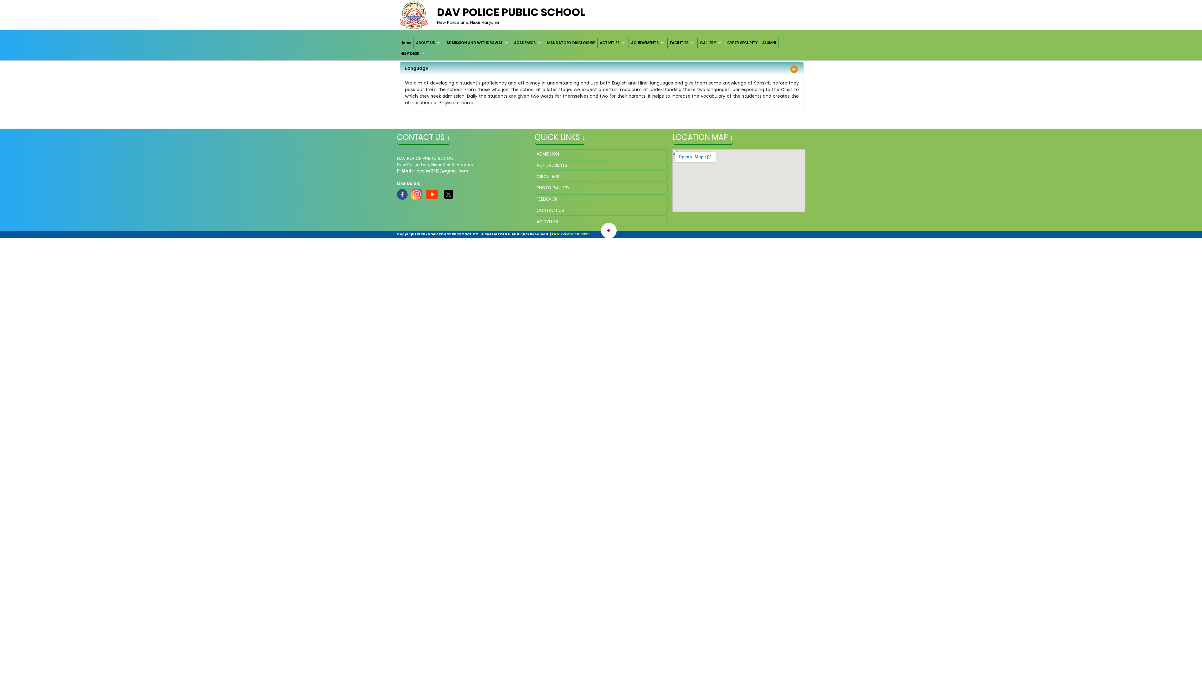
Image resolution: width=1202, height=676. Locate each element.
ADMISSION (548, 154)
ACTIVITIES (609, 42)
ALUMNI (769, 42)
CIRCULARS (548, 177)
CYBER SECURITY (742, 42)
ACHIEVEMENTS (645, 42)
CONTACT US (550, 210)
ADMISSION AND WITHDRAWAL (474, 42)
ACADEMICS (525, 42)
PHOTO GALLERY (553, 188)
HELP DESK (409, 53)
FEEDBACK (547, 199)
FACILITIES (679, 42)
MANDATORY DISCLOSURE (571, 42)
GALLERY (708, 42)
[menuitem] (406, 43)
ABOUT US (425, 42)
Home (405, 42)
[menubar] (601, 48)
